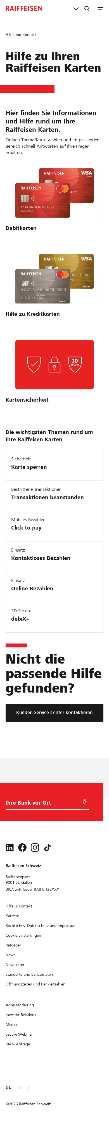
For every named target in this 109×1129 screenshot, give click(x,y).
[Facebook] (22, 847)
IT (29, 1087)
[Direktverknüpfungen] (76, 8)
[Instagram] (35, 847)
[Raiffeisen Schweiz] (23, 8)
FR (19, 1087)
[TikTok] (47, 847)
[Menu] (100, 8)
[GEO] (84, 802)
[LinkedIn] (10, 847)
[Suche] (87, 8)
